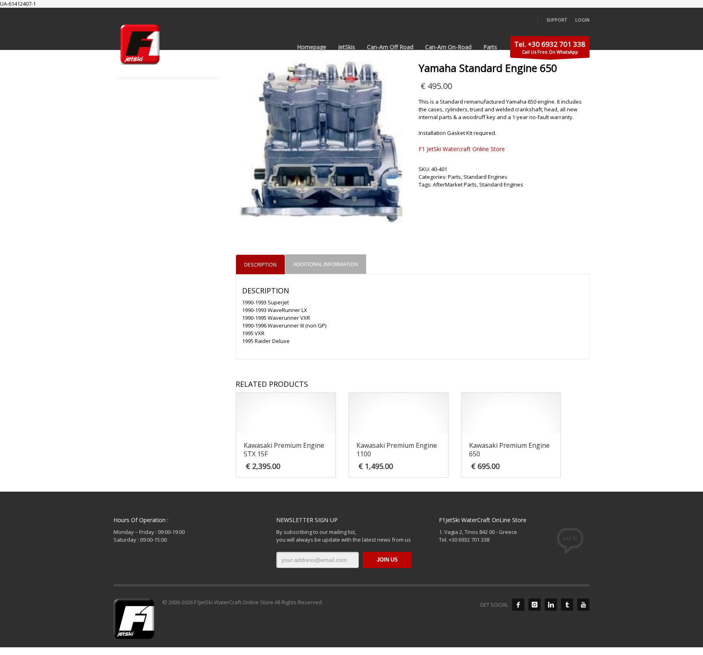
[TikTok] (567, 605)
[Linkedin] (551, 605)
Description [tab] (260, 264)
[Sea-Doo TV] (583, 605)
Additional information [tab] (325, 264)
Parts (454, 176)
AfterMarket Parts (455, 184)
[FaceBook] (518, 605)
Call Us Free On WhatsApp (549, 47)
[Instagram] (534, 605)
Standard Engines (485, 176)
